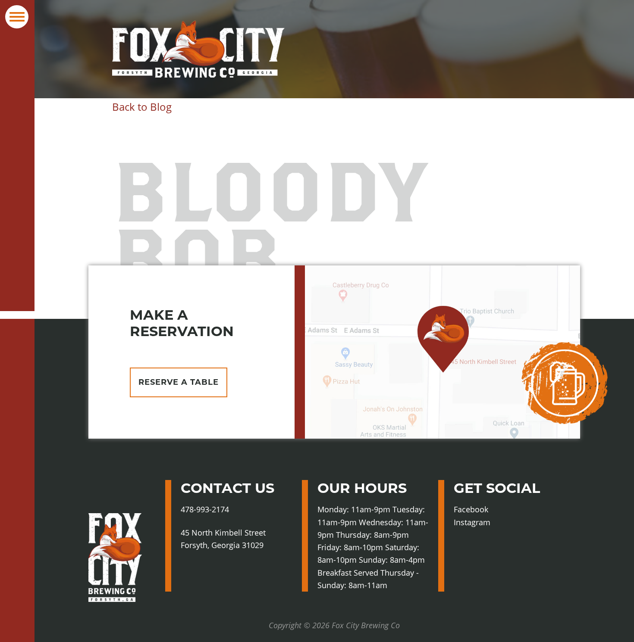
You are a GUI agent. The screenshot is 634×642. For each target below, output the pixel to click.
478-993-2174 (205, 509)
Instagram (490, 523)
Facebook (488, 510)
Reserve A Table (178, 382)
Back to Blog (142, 107)
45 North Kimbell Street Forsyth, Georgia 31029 (223, 538)
